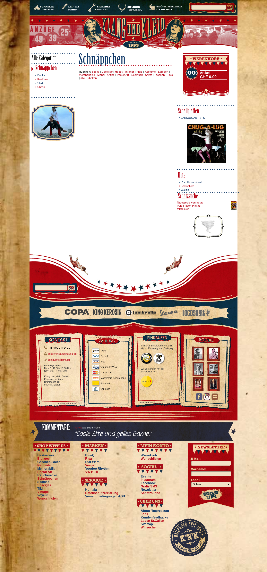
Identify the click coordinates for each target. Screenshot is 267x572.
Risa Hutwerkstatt (191, 182)
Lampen (163, 71)
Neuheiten (45, 465)
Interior (129, 71)
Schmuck (137, 74)
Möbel (101, 74)
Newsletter (148, 489)
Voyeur (42, 495)
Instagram (148, 479)
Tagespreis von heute (190, 202)
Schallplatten (188, 111)
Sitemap (43, 482)
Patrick (78, 427)
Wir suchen (149, 527)
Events (146, 476)
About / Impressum (155, 510)
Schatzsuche (188, 196)
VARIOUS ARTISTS (193, 117)
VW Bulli (91, 472)
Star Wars (92, 462)
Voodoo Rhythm (97, 468)
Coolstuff (107, 71)
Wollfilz (185, 189)
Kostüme (42, 79)
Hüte (181, 175)
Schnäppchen (46, 68)
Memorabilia (46, 468)
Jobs (144, 514)
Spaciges (44, 485)
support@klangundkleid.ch (62, 353)
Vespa (89, 465)
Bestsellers (187, 185)
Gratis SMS (149, 486)
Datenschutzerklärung (101, 493)
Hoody (119, 71)
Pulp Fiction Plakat (188, 205)
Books (41, 75)
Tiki (40, 488)
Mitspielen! (183, 208)
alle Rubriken (89, 77)
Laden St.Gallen (152, 520)
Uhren (41, 86)
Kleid (139, 71)
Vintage (43, 491)
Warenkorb (149, 455)
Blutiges (43, 458)
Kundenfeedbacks (154, 517)
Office (111, 74)
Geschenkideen (49, 462)
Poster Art (123, 74)
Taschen (159, 74)
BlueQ (89, 455)
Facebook (148, 483)
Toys (170, 74)
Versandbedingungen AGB (105, 496)
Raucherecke (47, 475)
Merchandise (87, 74)
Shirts (40, 83)
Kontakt (91, 489)
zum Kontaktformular (59, 360)
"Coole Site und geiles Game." (112, 434)
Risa (88, 458)
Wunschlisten (47, 498)
